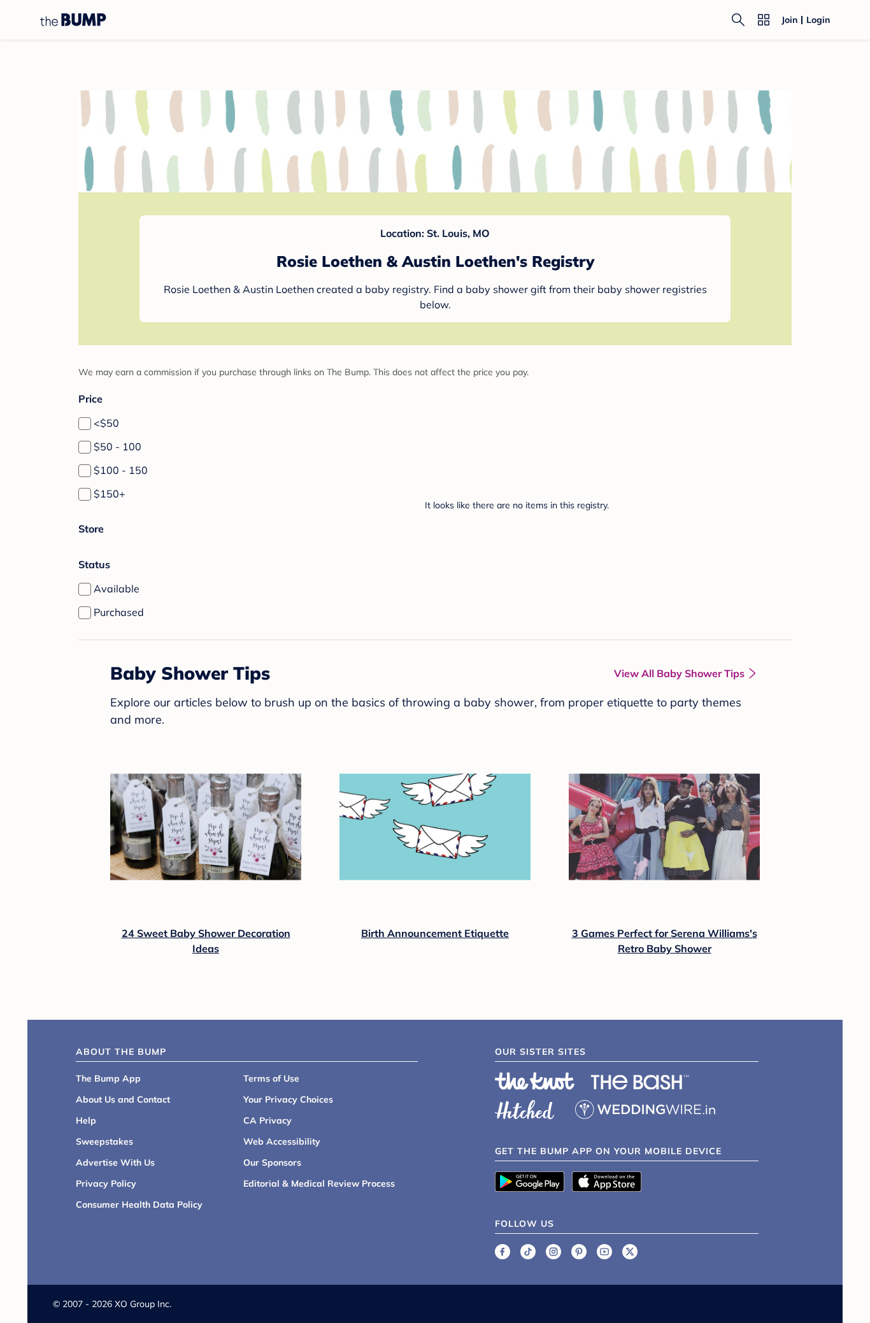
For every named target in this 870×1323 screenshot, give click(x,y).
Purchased (119, 612)
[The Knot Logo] (535, 1081)
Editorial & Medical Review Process (319, 1183)
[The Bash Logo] (640, 1082)
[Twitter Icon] (630, 1251)
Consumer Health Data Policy (139, 1204)
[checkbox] (84, 423)
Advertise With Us (115, 1162)
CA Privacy (267, 1120)
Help (86, 1120)
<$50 (106, 423)
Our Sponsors (272, 1162)
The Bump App (108, 1078)
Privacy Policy (106, 1183)
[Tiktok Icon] (528, 1251)
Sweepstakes (104, 1141)
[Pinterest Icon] (579, 1251)
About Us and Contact (123, 1099)
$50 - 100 (117, 446)
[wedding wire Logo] (645, 1107)
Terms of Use (271, 1078)
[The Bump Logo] (73, 19)
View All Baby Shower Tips (679, 673)
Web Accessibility (281, 1141)
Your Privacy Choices (288, 1099)
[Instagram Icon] (553, 1251)
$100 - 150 (121, 470)
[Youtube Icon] (604, 1251)
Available (116, 588)
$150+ (109, 493)
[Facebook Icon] (502, 1251)
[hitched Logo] (525, 1107)
